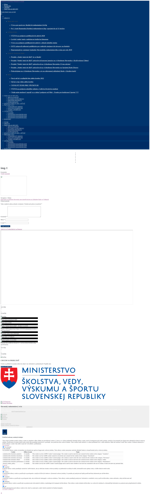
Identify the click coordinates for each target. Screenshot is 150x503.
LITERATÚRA (8, 141)
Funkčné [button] (4, 465)
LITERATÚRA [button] (8, 111)
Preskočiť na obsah (19, 1)
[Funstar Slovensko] (75, 403)
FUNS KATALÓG (13, 102)
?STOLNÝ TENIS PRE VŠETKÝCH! (25, 85)
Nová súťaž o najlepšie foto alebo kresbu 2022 (27, 78)
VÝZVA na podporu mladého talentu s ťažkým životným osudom (34, 89)
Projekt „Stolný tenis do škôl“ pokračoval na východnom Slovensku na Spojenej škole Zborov (44, 67)
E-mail (3, 223)
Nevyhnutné (8, 447)
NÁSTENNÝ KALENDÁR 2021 (17, 117)
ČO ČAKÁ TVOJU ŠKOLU (16, 99)
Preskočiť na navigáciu (7, 1)
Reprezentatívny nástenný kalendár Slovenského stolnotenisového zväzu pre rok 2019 (41, 50)
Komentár (4, 216)
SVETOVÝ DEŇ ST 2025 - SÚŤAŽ (14, 103)
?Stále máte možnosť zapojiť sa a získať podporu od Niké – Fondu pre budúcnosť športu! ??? (45, 92)
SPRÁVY (7, 18)
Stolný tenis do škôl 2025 (11, 9)
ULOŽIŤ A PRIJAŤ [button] (8, 489)
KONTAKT (7, 119)
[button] (75, 306)
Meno (3, 219)
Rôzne (6, 4)
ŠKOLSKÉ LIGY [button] (9, 105)
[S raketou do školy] (4, 414)
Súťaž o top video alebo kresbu (22, 82)
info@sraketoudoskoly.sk (18, 411)
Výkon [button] (4, 470)
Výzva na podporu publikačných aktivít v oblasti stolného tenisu (34, 43)
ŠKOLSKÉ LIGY (9, 134)
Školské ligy (7, 6)
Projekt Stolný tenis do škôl (8, 12)
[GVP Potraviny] (75, 401)
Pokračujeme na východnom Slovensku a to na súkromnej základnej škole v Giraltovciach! (43, 71)
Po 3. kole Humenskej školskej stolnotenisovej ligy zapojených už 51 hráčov (38, 28)
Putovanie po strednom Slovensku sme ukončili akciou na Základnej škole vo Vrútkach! (25, 199)
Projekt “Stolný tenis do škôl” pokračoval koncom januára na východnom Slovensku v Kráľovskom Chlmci (50, 60)
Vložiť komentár (5, 173)
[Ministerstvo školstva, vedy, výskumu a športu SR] (75, 384)
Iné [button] (3, 484)
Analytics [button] (5, 475)
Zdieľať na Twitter (6, 229)
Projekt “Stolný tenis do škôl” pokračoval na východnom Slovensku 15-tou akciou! (40, 64)
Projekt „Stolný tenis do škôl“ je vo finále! (26, 57)
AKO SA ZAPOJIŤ (13, 97)
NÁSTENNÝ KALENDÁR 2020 (17, 116)
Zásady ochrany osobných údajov (10, 425)
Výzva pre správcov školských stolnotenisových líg (29, 25)
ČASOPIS (10, 113)
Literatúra (6, 7)
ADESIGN (29, 427)
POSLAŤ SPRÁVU (6, 367)
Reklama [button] (4, 480)
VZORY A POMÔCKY (14, 110)
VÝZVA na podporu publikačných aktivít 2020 (28, 36)
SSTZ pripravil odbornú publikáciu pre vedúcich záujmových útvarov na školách (40, 46)
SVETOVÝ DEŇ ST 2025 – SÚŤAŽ (14, 133)
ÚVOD (6, 122)
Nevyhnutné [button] (5, 445)
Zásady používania (6, 423)
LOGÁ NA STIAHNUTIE (15, 108)
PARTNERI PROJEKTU (15, 100)
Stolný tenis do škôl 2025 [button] (11, 95)
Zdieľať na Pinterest (16, 229)
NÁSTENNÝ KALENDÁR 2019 (17, 114)
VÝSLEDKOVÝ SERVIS (15, 106)
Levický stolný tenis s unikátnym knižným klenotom (29, 39)
